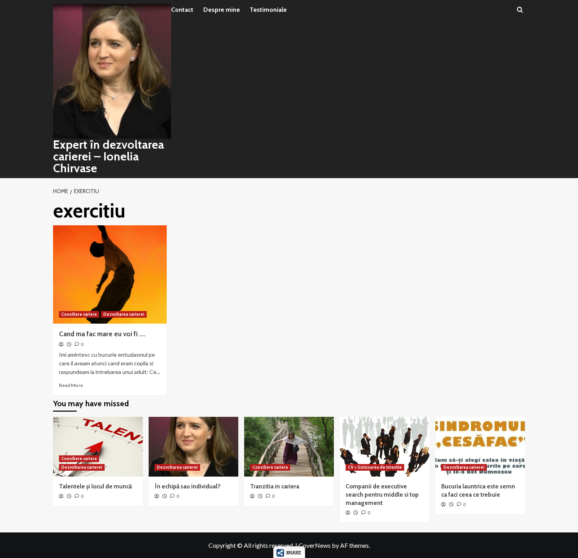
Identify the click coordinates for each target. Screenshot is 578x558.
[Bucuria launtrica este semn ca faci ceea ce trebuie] (480, 447)
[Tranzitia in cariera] (289, 447)
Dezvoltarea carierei (123, 314)
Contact (182, 9)
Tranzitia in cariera (274, 486)
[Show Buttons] (289, 551)
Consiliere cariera (79, 314)
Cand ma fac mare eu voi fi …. (102, 334)
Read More (71, 385)
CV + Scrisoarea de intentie (375, 467)
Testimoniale (268, 9)
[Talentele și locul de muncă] (98, 447)
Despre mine (221, 9)
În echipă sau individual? (188, 486)
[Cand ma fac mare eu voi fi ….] (110, 274)
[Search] (520, 10)
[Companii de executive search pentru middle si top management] (384, 447)
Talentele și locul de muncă (95, 486)
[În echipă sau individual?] (193, 447)
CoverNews (314, 545)
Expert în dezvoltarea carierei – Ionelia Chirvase (108, 156)
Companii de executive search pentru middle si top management (382, 494)
